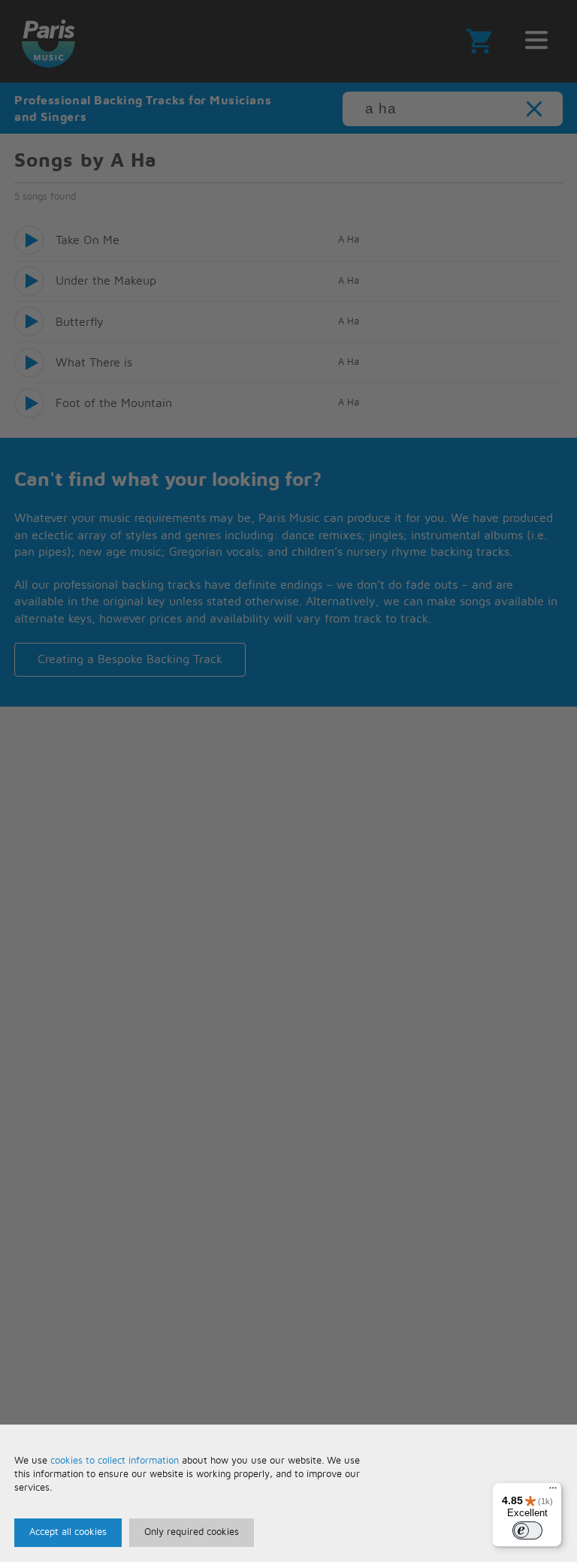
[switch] (527, 1530)
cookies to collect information (114, 1461)
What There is (94, 363)
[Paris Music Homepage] (48, 41)
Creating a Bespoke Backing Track (130, 659)
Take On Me (87, 240)
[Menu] (553, 1491)
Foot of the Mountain (114, 403)
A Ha (348, 240)
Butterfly (80, 322)
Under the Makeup (106, 281)
